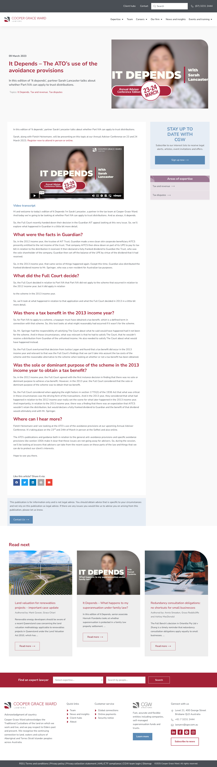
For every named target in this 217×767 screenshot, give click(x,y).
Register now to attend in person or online (50, 140)
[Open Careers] (146, 19)
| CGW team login (131, 763)
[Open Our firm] (161, 19)
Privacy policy (57, 763)
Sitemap (147, 763)
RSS (21, 763)
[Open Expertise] (122, 19)
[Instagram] (193, 732)
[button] (16, 482)
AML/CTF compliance (109, 763)
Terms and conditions (37, 763)
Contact (144, 6)
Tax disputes (55, 92)
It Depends (23, 92)
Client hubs (129, 6)
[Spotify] (186, 732)
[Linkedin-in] (173, 732)
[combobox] (169, 6)
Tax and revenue (39, 92)
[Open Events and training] (211, 19)
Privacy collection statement (81, 763)
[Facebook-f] (180, 732)
